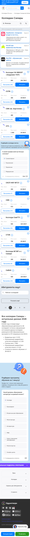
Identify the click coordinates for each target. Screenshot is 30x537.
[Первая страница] (5, 307)
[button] (15, 473)
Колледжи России (7, 13)
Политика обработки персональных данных (12, 521)
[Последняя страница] (24, 307)
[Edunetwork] (3, 8)
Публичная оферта (6, 519)
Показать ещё (15, 301)
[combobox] (15, 8)
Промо (25, 33)
